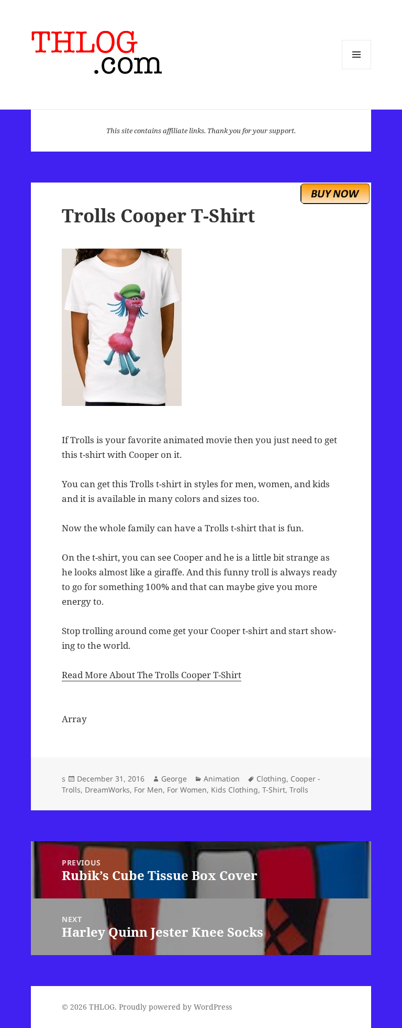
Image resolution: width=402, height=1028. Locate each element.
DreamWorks (107, 790)
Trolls (298, 790)
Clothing (271, 779)
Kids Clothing (234, 790)
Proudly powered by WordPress (175, 1007)
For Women (187, 790)
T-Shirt (273, 790)
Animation (222, 779)
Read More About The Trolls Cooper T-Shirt (151, 675)
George (174, 779)
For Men (148, 790)
